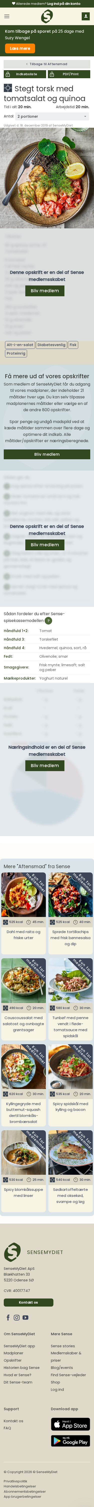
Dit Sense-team (18, 1382)
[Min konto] (86, 16)
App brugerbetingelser (22, 1496)
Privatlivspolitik (15, 1481)
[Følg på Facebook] (8, 1318)
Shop (55, 1382)
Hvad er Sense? (17, 1374)
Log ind (57, 1389)
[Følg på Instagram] (17, 1318)
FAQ (7, 1428)
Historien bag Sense (22, 1367)
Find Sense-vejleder (68, 1374)
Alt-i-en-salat (20, 344)
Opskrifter (13, 1360)
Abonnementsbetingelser (25, 1491)
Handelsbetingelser (20, 1486)
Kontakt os (13, 1421)
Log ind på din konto (63, 4)
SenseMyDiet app (19, 1346)
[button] (7, 16)
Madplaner (13, 1353)
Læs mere (20, 48)
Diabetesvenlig (51, 344)
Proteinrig (16, 353)
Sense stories (63, 1346)
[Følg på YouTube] (25, 1318)
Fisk (73, 344)
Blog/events (62, 1367)
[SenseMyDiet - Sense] (47, 16)
